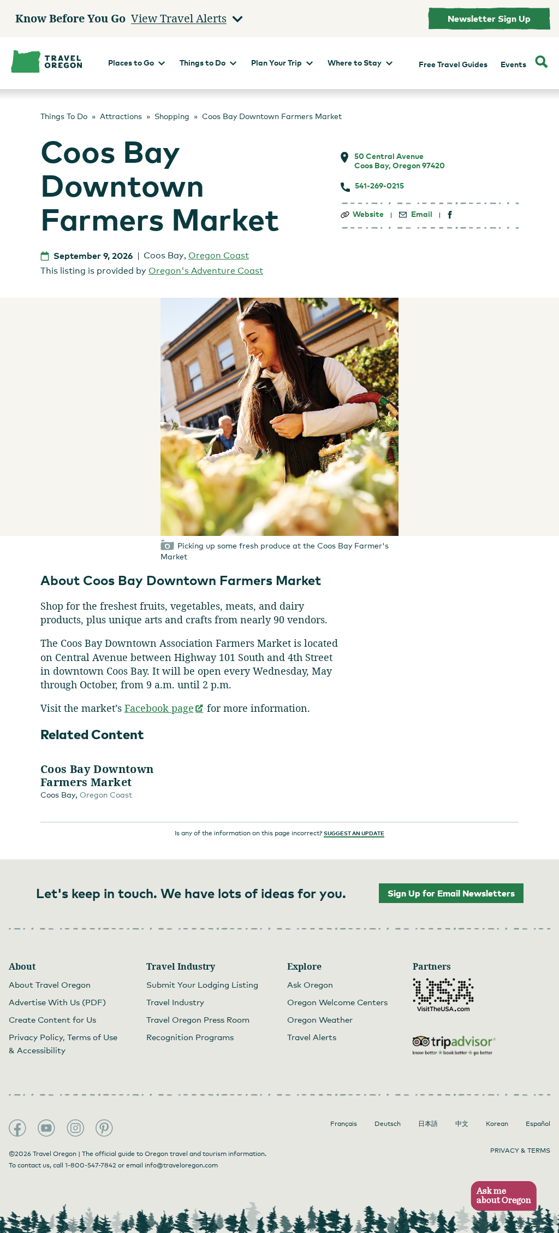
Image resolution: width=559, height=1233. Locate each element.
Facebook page (164, 708)
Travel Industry (175, 1002)
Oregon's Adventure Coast (205, 271)
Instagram (75, 1128)
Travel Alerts (311, 1037)
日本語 (428, 1124)
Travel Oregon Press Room (197, 1019)
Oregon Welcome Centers (337, 1002)
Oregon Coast (218, 255)
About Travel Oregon (50, 984)
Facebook (17, 1128)
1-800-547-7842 (90, 1165)
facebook (450, 215)
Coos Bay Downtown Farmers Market (97, 776)
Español (538, 1124)
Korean (497, 1124)
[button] (500, 1196)
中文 (461, 1124)
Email (421, 214)
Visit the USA (443, 994)
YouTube (46, 1128)
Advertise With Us (57, 1002)
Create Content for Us (52, 1019)
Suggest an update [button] (354, 833)
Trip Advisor (454, 1045)
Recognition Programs (190, 1037)
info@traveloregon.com (181, 1165)
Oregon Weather (320, 1019)
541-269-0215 (379, 185)
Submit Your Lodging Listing (202, 984)
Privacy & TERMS (520, 1150)
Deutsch (387, 1124)
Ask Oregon (310, 984)
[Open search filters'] (541, 63)
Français (343, 1124)
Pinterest (104, 1128)
